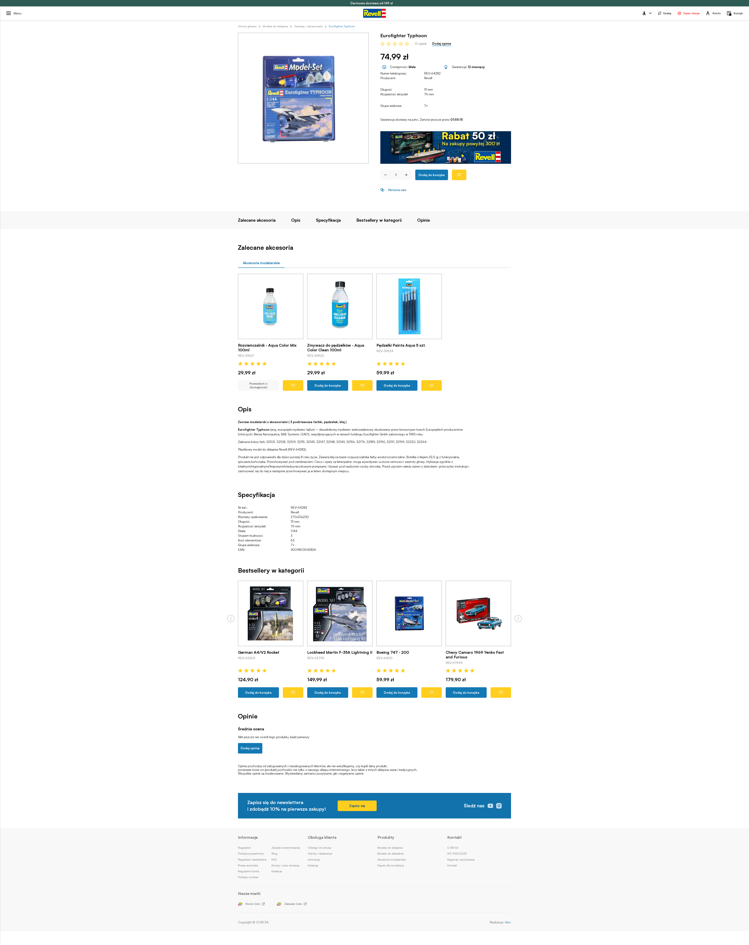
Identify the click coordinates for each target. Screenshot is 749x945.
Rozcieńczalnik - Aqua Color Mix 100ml (267, 347)
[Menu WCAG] (647, 13)
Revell (428, 78)
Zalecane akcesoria (257, 220)
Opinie (423, 220)
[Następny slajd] (518, 618)
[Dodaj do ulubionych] (459, 175)
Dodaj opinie (441, 43)
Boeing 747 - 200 (392, 652)
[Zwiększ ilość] (407, 175)
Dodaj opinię (250, 748)
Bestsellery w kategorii (379, 220)
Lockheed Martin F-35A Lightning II (339, 652)
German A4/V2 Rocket (258, 652)
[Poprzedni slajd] (230, 618)
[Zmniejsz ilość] (384, 175)
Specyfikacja (328, 220)
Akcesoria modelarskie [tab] (261, 263)
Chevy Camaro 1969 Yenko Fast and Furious (475, 654)
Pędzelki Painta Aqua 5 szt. (401, 345)
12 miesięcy (476, 67)
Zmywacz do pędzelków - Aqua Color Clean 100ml (335, 347)
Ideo (508, 922)
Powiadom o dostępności (258, 385)
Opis (295, 220)
